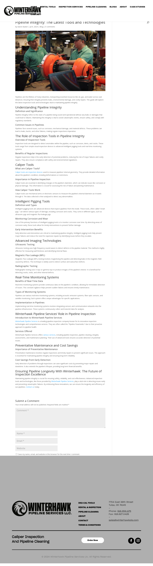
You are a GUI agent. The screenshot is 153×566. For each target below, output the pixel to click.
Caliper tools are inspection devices (29, 172)
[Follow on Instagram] (138, 541)
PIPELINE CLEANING (88, 512)
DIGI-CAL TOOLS (86, 503)
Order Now (92, 540)
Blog (41, 27)
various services (49, 335)
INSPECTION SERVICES (71, 7)
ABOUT (123, 7)
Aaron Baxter (23, 27)
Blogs (113, 7)
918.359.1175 (124, 511)
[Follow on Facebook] (131, 541)
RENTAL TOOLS (48, 7)
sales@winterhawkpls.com (124, 520)
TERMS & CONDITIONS (89, 525)
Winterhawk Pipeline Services (26, 321)
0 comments (50, 27)
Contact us (30, 387)
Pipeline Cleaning (96, 7)
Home (34, 7)
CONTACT (36, 14)
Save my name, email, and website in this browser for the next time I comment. (49, 454)
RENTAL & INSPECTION (89, 507)
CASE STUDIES (137, 7)
